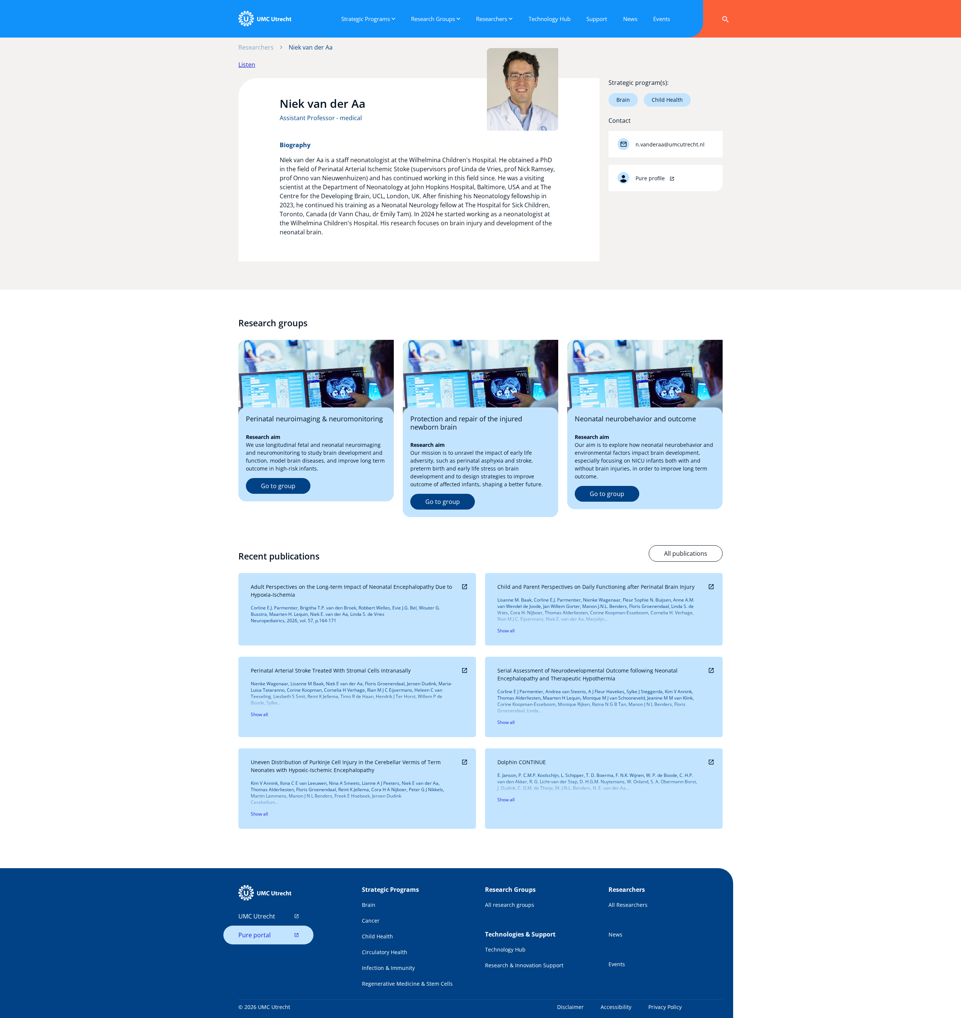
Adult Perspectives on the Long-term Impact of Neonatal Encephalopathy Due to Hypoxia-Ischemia (351, 590)
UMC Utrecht (256, 916)
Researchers (256, 47)
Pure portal (254, 935)
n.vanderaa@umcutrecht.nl (670, 144)
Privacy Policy (665, 1006)
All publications (685, 553)
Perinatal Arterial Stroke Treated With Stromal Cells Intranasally (331, 670)
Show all (506, 630)
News (615, 934)
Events (617, 964)
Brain (623, 99)
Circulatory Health (384, 952)
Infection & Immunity (388, 967)
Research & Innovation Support (524, 965)
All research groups (509, 904)
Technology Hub (505, 949)
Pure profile (651, 178)
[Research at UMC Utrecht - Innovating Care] (264, 19)
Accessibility (616, 1006)
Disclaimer (570, 1006)
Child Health (667, 99)
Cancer (371, 920)
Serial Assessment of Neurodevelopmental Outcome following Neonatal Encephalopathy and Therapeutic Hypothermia (587, 674)
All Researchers (628, 904)
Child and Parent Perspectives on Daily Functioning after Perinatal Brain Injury (595, 586)
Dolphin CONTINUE (521, 762)
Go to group (278, 486)
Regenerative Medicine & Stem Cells (407, 983)
